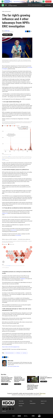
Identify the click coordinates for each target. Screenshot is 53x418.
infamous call (5, 213)
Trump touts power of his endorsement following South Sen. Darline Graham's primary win (6, 379)
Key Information (21, 403)
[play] (3, 5)
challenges (23, 278)
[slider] (7, 5)
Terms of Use (21, 401)
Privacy (31, 401)
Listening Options (32, 403)
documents (13, 230)
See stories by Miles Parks (13, 366)
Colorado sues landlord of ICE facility (46, 378)
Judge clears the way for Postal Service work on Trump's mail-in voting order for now (32, 387)
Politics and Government (6, 11)
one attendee (18, 235)
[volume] (6, 5)
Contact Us (42, 403)
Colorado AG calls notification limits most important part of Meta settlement (19, 379)
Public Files (20, 405)
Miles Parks (7, 30)
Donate (48, 1)
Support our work (43, 401)
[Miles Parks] (4, 363)
